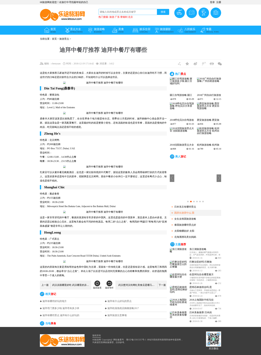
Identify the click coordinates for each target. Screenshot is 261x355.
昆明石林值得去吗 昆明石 (200, 287)
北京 (130, 17)
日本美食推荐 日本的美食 (200, 312)
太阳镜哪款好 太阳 (184, 231)
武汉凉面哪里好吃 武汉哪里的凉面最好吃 (71, 285)
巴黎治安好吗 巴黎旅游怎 (200, 262)
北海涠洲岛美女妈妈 (185, 237)
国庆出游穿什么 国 (184, 212)
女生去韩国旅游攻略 (185, 219)
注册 (218, 2)
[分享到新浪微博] (195, 63)
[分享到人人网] (211, 63)
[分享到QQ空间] (187, 63)
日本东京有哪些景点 (185, 206)
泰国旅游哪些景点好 (185, 225)
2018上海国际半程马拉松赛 (201, 300)
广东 (117, 17)
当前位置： (46, 39)
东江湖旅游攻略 (197, 249)
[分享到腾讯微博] (203, 63)
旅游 (112, 17)
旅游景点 (64, 39)
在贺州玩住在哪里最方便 (201, 274)
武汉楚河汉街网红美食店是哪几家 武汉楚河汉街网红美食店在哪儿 (137, 285)
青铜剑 (124, 17)
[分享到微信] (219, 63)
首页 (54, 39)
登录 (212, 2)
